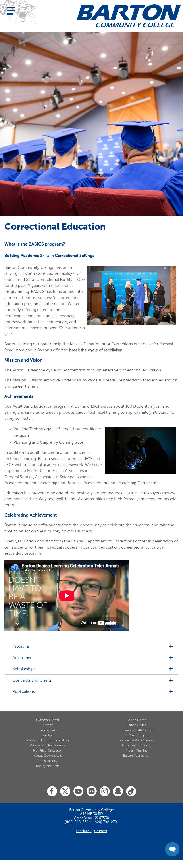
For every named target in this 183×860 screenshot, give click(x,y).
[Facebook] (52, 791)
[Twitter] (65, 791)
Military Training (137, 750)
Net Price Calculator (47, 750)
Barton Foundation (136, 756)
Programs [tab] (21, 646)
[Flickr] (92, 791)
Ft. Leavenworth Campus (137, 730)
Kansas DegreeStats (48, 756)
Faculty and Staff (47, 766)
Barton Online (137, 725)
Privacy (48, 725)
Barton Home (137, 720)
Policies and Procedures (47, 745)
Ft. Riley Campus (136, 735)
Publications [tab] (23, 691)
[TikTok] (131, 791)
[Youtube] (78, 791)
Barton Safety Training (136, 745)
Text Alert (47, 735)
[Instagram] (105, 791)
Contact (100, 831)
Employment (47, 730)
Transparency (47, 761)
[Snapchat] (118, 791)
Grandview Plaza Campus (136, 740)
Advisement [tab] (23, 658)
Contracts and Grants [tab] (32, 680)
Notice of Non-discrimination (47, 740)
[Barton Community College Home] (129, 15)
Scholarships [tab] (23, 669)
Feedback (84, 831)
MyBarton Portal (47, 720)
